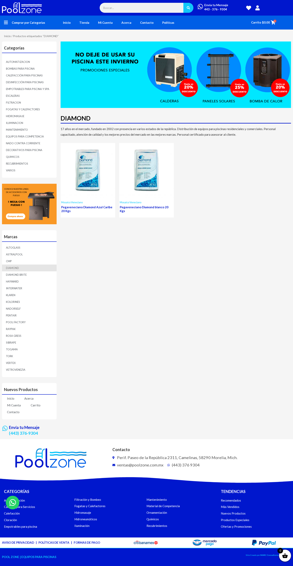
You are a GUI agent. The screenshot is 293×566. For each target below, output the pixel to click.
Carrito (35, 405)
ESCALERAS (13, 95)
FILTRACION (13, 102)
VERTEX (11, 362)
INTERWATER (14, 288)
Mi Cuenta (105, 22)
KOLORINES (13, 301)
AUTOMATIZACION (18, 61)
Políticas (168, 22)
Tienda (84, 22)
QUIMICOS (12, 156)
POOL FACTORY (16, 322)
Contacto (146, 22)
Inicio (67, 22)
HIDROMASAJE (15, 116)
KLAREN (10, 295)
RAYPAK (11, 329)
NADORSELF (13, 308)
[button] (6, 22)
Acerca (126, 22)
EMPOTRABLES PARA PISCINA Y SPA (27, 89)
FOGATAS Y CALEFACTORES (23, 109)
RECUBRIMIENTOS (17, 163)
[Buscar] (188, 8)
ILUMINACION (14, 122)
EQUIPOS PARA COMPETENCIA (25, 136)
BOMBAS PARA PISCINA (20, 68)
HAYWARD (12, 281)
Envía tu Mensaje (216, 5)
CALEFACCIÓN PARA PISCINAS (24, 75)
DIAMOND (12, 268)
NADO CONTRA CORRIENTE (23, 143)
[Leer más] (111, 159)
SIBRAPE (11, 342)
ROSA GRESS (13, 335)
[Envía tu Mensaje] (200, 7)
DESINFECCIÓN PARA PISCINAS (25, 82)
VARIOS (10, 170)
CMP (9, 261)
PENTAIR (11, 315)
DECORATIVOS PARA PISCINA (24, 150)
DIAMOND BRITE (16, 274)
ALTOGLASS (13, 247)
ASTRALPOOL (14, 254)
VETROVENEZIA (15, 369)
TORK (9, 356)
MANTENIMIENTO (17, 129)
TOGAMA (12, 349)
